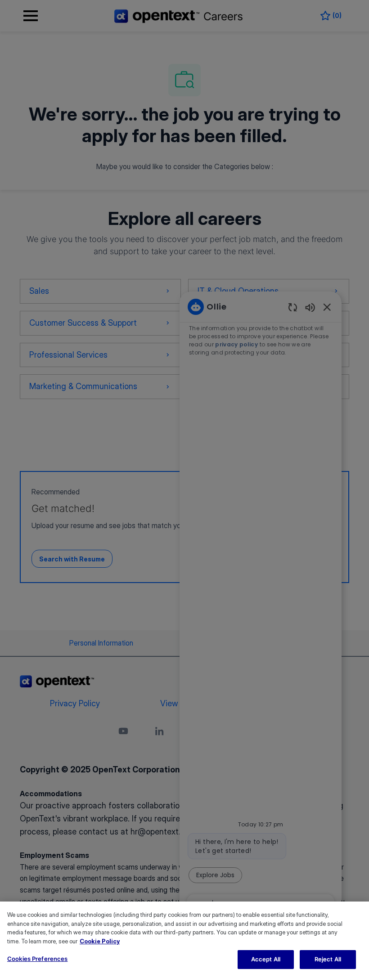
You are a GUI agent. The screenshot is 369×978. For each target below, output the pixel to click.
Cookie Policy (100, 941)
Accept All (265, 959)
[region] (184, 940)
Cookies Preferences (37, 958)
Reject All (328, 959)
